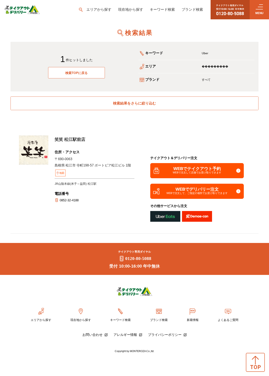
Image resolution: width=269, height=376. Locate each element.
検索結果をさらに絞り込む (134, 103)
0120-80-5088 (138, 258)
